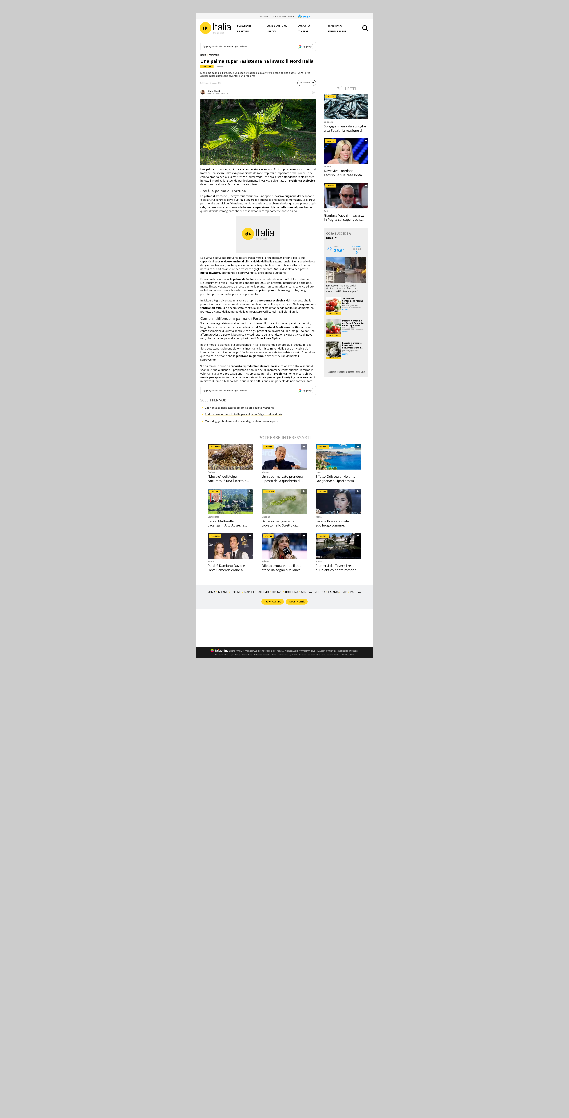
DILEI (313, 651)
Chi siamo (219, 655)
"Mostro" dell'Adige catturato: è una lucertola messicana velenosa (227, 480)
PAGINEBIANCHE (291, 651)
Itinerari (303, 31)
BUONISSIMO (343, 651)
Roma (319, 516)
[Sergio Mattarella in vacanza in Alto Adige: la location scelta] (230, 501)
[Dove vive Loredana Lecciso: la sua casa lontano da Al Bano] (346, 151)
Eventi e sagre (337, 31)
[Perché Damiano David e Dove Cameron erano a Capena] (230, 546)
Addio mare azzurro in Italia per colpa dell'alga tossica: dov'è (243, 414)
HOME (203, 55)
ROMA (211, 592)
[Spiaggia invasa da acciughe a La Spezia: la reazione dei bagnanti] (346, 106)
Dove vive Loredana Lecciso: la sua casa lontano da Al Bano (345, 174)
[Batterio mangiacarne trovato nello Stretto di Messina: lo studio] (284, 501)
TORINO (236, 592)
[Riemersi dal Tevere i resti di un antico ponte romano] (338, 546)
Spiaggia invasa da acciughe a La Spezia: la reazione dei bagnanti (345, 130)
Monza (265, 472)
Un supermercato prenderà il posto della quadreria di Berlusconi (282, 480)
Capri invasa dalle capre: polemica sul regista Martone (239, 407)
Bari (326, 211)
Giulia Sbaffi (213, 91)
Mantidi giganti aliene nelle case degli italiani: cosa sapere (241, 421)
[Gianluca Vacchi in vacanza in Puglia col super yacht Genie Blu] (346, 195)
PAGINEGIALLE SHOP (266, 651)
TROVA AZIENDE (272, 601)
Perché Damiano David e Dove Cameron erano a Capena (226, 569)
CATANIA (333, 592)
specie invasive (294, 348)
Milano (220, 66)
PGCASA (280, 651)
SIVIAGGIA (321, 651)
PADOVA (355, 592)
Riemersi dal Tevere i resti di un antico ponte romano (336, 567)
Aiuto (274, 655)
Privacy (237, 655)
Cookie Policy (247, 655)
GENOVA (306, 592)
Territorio (335, 25)
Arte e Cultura (277, 25)
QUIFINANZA (331, 651)
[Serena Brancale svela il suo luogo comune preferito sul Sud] (338, 501)
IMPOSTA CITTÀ (297, 601)
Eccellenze (244, 25)
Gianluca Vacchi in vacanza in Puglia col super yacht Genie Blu (344, 219)
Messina (266, 516)
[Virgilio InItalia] (215, 28)
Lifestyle (243, 31)
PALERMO (263, 592)
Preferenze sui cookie (262, 655)
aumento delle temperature (244, 311)
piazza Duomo (212, 381)
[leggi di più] (313, 92)
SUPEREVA (353, 651)
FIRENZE (277, 592)
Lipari (318, 472)
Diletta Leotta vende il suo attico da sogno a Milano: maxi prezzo (281, 569)
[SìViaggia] (304, 16)
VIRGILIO (240, 651)
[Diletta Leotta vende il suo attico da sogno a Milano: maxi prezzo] (284, 546)
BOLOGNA (291, 592)
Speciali (272, 31)
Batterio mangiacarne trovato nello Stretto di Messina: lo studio (279, 525)
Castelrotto (213, 516)
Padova (211, 472)
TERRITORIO (214, 55)
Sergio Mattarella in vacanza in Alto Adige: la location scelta (226, 525)
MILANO (223, 592)
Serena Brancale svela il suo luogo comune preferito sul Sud (333, 525)
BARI (344, 592)
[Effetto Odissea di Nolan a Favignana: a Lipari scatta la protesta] (338, 457)
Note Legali (228, 655)
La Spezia (328, 121)
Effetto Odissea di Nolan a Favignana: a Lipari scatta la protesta (336, 480)
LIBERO (232, 651)
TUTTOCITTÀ (304, 651)
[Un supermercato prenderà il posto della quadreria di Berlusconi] (284, 457)
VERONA (320, 592)
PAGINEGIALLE (251, 651)
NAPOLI (249, 592)
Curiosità (304, 25)
